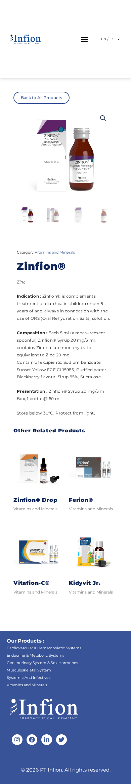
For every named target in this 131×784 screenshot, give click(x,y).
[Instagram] (17, 739)
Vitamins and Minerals (55, 252)
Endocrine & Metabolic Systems (35, 655)
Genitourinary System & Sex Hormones (42, 662)
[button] (84, 39)
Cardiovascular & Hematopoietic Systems (44, 648)
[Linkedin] (46, 739)
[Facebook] (32, 739)
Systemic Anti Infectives (28, 677)
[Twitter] (61, 739)
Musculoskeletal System (29, 670)
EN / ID (107, 39)
